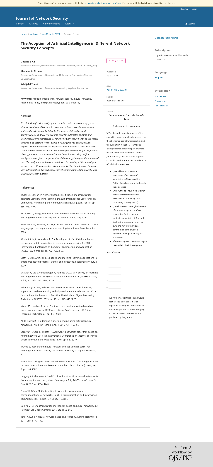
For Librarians (161, 105)
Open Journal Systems (166, 37)
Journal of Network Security (42, 18)
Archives (33, 23)
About (68, 23)
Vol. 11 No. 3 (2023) (51, 34)
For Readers (160, 96)
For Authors (160, 101)
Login (194, 8)
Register (184, 8)
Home (24, 34)
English (159, 77)
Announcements (51, 23)
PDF (114, 60)
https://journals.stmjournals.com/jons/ (103, 3)
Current (20, 23)
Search (191, 23)
